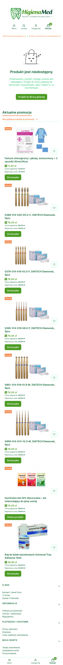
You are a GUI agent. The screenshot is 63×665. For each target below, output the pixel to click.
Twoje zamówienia (11, 647)
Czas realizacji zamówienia (15, 635)
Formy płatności (9, 629)
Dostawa (6, 632)
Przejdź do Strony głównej (31, 97)
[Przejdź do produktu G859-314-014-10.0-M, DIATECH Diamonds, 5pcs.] (31, 424)
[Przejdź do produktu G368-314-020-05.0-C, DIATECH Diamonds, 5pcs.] (31, 197)
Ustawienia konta (10, 650)
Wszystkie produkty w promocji (18, 119)
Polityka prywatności (12, 610)
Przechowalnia (9, 653)
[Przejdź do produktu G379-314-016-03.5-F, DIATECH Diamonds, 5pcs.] (31, 254)
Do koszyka (13, 177)
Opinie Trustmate (10, 598)
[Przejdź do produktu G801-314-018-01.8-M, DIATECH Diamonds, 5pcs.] (31, 367)
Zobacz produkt (15, 517)
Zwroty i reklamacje (11, 613)
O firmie (6, 595)
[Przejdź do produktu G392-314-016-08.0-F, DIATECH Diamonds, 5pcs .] (31, 310)
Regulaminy (7, 616)
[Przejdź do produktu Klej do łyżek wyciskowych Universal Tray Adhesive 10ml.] (31, 537)
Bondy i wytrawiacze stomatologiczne (45, 36)
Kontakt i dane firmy (12, 592)
